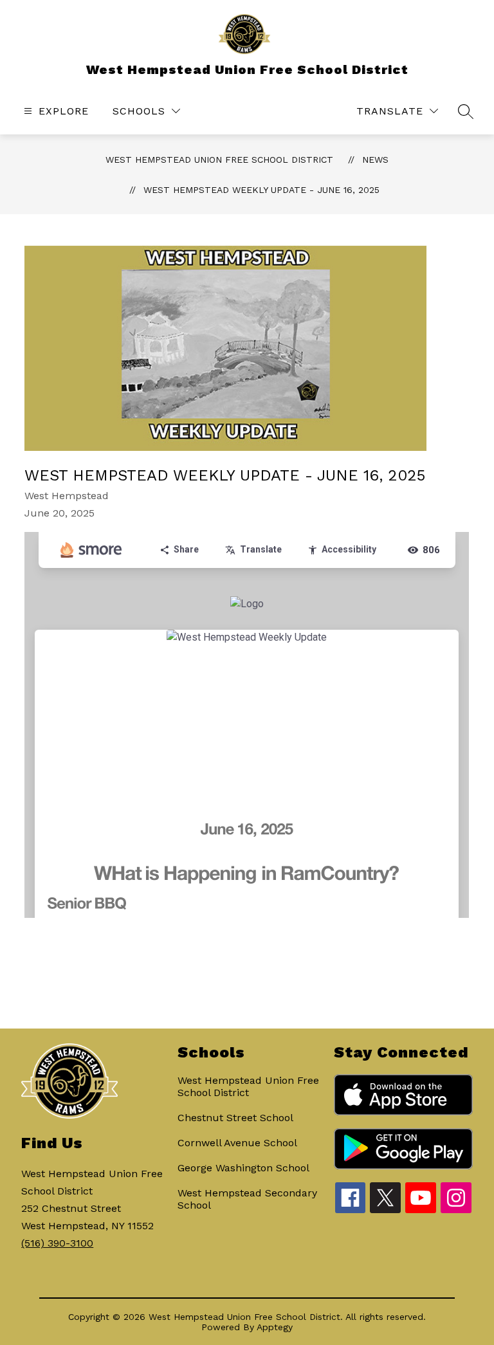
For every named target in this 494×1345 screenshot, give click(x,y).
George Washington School (243, 1168)
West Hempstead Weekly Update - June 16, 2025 (261, 190)
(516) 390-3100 (57, 1243)
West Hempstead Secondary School (247, 1199)
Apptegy (275, 1327)
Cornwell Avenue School (237, 1143)
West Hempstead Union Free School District (219, 159)
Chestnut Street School (235, 1118)
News (375, 159)
